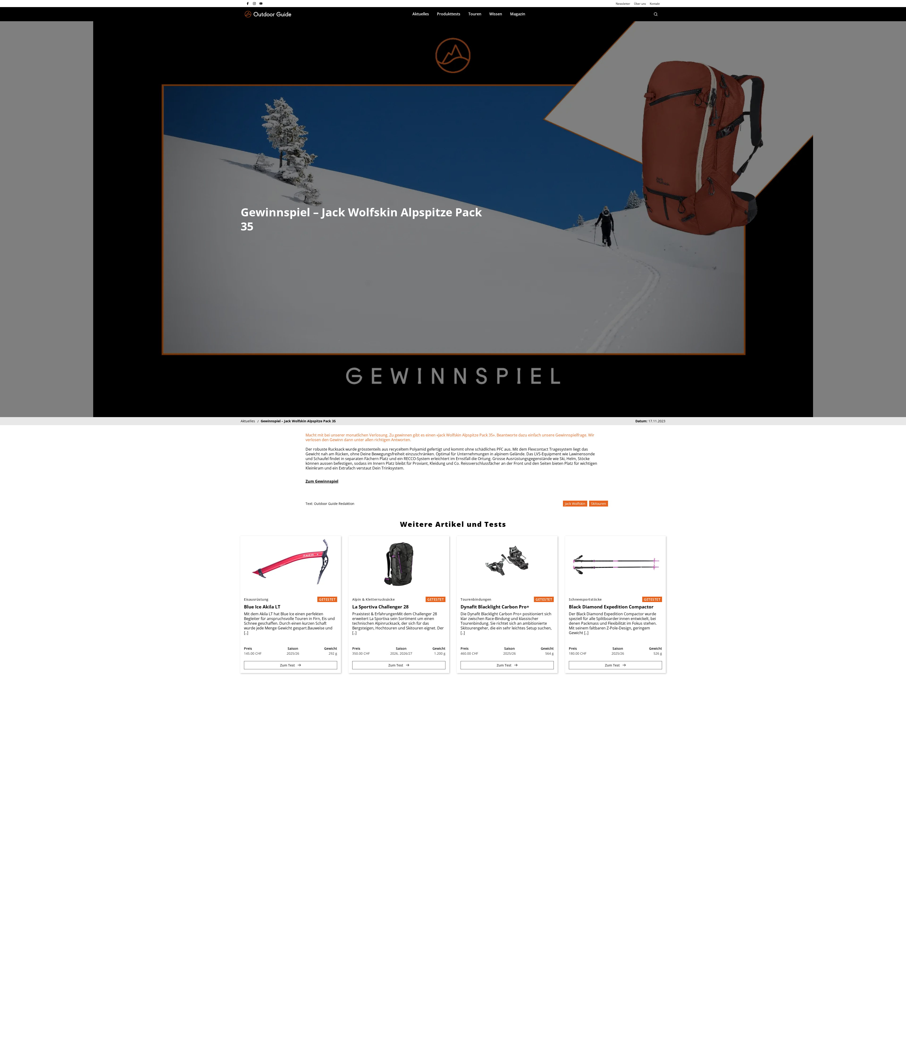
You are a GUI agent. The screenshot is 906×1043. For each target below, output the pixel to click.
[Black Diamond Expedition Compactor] (615, 564)
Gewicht (330, 648)
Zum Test (288, 665)
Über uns (640, 4)
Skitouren (598, 503)
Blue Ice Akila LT (262, 607)
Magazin (517, 14)
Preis (248, 648)
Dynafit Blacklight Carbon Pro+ (495, 607)
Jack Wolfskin (575, 503)
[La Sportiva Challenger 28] (398, 564)
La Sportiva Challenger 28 (380, 607)
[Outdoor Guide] (268, 14)
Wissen (495, 14)
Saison (293, 648)
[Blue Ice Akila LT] (290, 564)
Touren (474, 14)
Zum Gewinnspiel (322, 481)
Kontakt (655, 4)
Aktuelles (420, 14)
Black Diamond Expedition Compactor (611, 607)
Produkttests (448, 14)
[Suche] (656, 14)
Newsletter (623, 4)
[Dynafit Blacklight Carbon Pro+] (507, 564)
